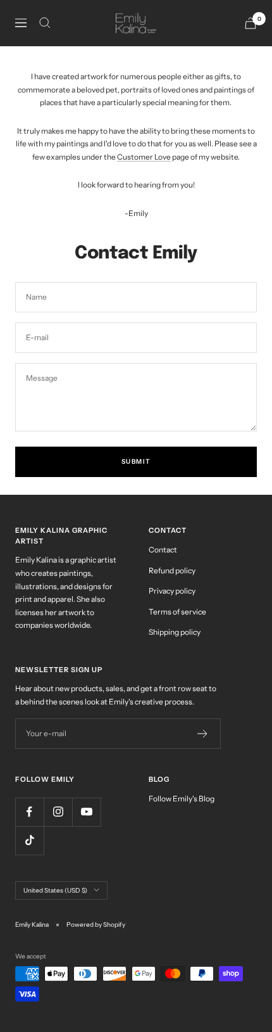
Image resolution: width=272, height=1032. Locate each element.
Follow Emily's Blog (181, 798)
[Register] (202, 733)
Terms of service (177, 611)
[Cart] (250, 23)
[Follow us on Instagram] (58, 812)
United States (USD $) (55, 890)
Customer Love (144, 157)
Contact (163, 549)
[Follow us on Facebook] (29, 812)
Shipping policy (175, 632)
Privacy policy (172, 591)
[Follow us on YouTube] (86, 812)
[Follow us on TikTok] (29, 840)
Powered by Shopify (95, 925)
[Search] (45, 23)
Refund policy (172, 570)
